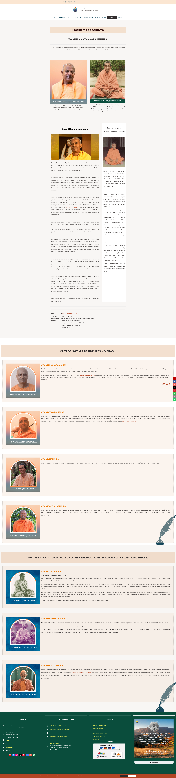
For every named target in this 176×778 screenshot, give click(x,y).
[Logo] (75, 9)
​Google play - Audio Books (99, 736)
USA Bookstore (96, 739)
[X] (20, 755)
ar (7, 743)
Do (6, 743)
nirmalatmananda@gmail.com (70, 313)
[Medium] (27, 755)
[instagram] (174, 384)
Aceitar (132, 776)
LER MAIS (166, 384)
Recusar (123, 776)
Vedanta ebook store (98, 728)
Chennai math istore (97, 731)
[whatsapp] (174, 399)
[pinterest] (174, 390)
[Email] (30, 755)
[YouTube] (10, 755)
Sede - (51, 743)
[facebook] (174, 381)
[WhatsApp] (34, 755)
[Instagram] (16, 755)
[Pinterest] (23, 755)
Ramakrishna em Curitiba (87, 375)
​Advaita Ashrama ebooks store (100, 733)
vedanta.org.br (9, 747)
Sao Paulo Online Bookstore (99, 725)
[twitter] (174, 387)
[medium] (174, 393)
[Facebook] (13, 755)
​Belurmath (56, 743)
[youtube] (174, 378)
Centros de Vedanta (72, 207)
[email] (174, 396)
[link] (68, 61)
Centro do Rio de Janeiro (129, 421)
